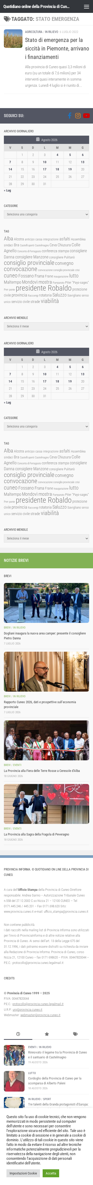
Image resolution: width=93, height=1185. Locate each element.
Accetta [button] (51, 1173)
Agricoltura (33, 32)
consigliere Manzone (31, 257)
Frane (49, 276)
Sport (47, 1099)
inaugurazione (61, 276)
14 (10, 169)
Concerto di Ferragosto (29, 251)
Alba (8, 238)
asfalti (64, 238)
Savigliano (74, 295)
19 (70, 169)
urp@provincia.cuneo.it (27, 1010)
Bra (16, 245)
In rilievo (51, 32)
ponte (12, 289)
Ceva (53, 245)
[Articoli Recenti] (18, 1035)
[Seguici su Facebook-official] (69, 115)
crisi (77, 270)
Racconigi (33, 295)
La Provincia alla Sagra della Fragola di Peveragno (36, 834)
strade (35, 301)
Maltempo (12, 282)
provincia (19, 295)
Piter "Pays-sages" (77, 282)
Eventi (17, 765)
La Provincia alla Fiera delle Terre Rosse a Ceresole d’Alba (42, 771)
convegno (64, 263)
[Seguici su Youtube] (86, 115)
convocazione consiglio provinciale (56, 270)
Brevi (7, 627)
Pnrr (6, 289)
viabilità (50, 300)
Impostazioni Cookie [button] (23, 1173)
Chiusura (64, 245)
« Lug (7, 190)
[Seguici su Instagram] (78, 115)
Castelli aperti (27, 245)
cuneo (11, 275)
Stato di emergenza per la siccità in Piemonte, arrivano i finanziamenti (57, 48)
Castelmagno (42, 245)
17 (45, 169)
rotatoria (45, 295)
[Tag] (75, 1035)
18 (57, 169)
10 (45, 162)
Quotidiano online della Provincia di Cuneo (36, 6)
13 (82, 162)
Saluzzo (59, 295)
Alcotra (19, 239)
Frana (39, 275)
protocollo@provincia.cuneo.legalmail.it (38, 1004)
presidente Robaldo (44, 288)
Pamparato (58, 282)
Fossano (26, 275)
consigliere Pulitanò (62, 257)
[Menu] (86, 6)
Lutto (32, 1073)
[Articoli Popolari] (46, 1035)
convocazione (20, 269)
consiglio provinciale (29, 262)
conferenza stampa (55, 251)
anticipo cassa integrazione (42, 239)
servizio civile (20, 302)
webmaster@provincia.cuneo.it (40, 1015)
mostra (45, 282)
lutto (74, 276)
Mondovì (30, 282)
